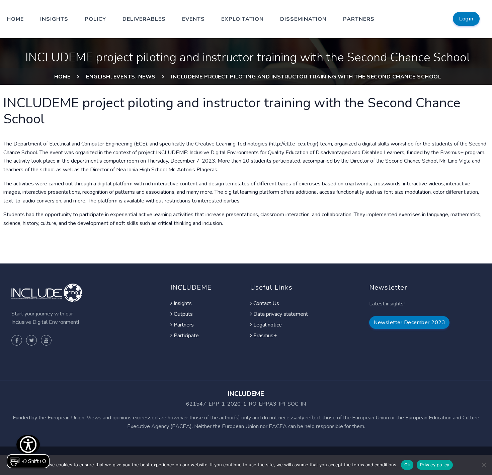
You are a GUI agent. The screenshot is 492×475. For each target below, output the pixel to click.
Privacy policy (434, 464)
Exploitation (242, 19)
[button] (28, 451)
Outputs (182, 314)
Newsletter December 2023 (409, 322)
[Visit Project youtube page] (46, 340)
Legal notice (267, 325)
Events (193, 19)
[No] (483, 465)
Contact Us (265, 303)
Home (15, 19)
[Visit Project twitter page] (31, 340)
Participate (185, 335)
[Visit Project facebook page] (16, 340)
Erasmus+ (264, 335)
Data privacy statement (280, 314)
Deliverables (144, 19)
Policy (95, 19)
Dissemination (303, 19)
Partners (359, 19)
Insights (54, 19)
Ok (407, 464)
